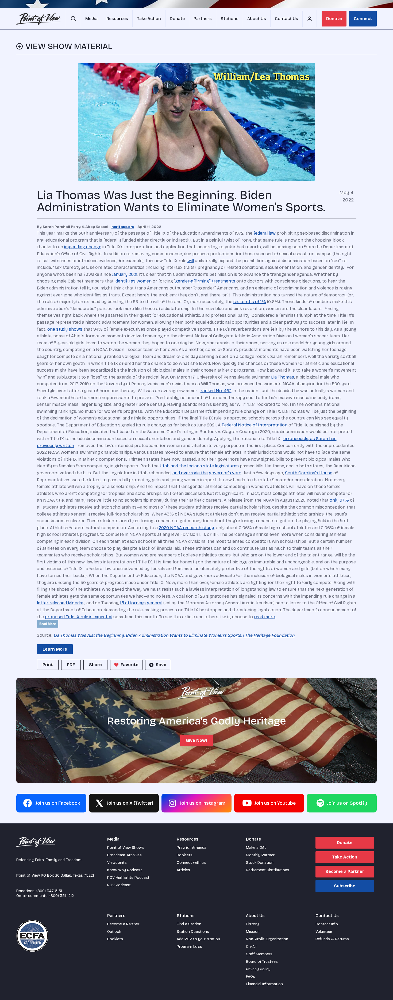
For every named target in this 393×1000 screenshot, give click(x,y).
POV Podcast (119, 885)
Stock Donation (259, 862)
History (252, 924)
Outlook (114, 931)
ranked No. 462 (216, 390)
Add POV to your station (198, 939)
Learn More (55, 649)
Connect (363, 18)
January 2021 (124, 274)
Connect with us (191, 862)
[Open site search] (73, 18)
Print (48, 664)
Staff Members (259, 954)
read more (264, 616)
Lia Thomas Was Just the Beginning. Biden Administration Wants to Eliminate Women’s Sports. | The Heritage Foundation (174, 635)
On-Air (251, 946)
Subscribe (344, 885)
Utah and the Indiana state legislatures (199, 465)
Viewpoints (117, 862)
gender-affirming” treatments (205, 281)
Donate (334, 18)
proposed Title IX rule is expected (78, 616)
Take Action (344, 857)
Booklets (184, 855)
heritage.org (122, 227)
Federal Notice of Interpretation (254, 425)
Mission (253, 931)
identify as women (133, 281)
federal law (264, 233)
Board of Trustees (262, 961)
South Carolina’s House (308, 472)
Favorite (129, 664)
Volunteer (323, 931)
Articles (183, 870)
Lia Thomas (282, 377)
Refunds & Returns (332, 939)
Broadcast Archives (124, 855)
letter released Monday (60, 602)
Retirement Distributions (267, 870)
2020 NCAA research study (186, 527)
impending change (82, 246)
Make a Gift (256, 847)
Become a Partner (344, 871)
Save (161, 664)
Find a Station (189, 924)
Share (95, 664)
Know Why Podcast (124, 870)
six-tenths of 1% (249, 301)
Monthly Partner (260, 855)
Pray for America (191, 847)
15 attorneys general (141, 602)
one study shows (64, 329)
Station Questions (193, 931)
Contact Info (326, 924)
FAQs (250, 976)
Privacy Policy (258, 969)
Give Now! (196, 740)
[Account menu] (310, 19)
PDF (71, 664)
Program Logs (189, 946)
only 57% (339, 500)
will (190, 260)
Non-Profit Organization (267, 939)
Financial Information (264, 984)
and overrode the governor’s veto (206, 472)
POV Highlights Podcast (128, 877)
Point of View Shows (125, 847)
